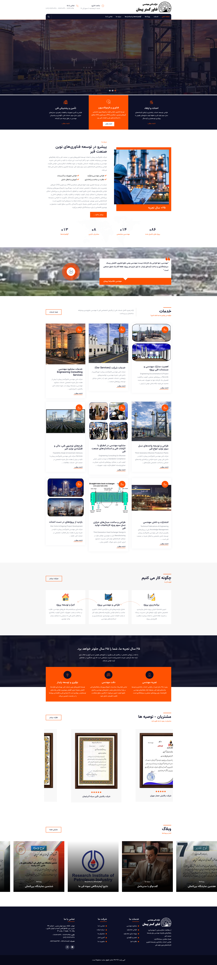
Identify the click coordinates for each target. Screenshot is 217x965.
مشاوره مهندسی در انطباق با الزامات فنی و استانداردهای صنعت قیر (108, 448)
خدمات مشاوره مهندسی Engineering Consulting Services (70, 372)
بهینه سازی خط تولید (130, 934)
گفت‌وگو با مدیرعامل (26, 886)
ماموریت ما (101, 941)
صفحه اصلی (166, 17)
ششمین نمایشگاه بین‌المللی (135, 886)
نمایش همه (53, 829)
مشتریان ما (101, 934)
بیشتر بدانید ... (98, 214)
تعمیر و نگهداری (132, 937)
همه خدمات (53, 312)
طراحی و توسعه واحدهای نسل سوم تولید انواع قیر (153, 447)
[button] (115, 91)
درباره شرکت (101, 930)
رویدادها (147, 17)
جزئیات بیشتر (53, 578)
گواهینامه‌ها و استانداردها (133, 17)
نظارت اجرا (133, 941)
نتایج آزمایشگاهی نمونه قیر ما (189, 886)
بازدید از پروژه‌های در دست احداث (66, 522)
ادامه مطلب (151, 123)
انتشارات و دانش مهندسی (155, 522)
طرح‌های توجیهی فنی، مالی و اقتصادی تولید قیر (68, 447)
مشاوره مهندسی (132, 926)
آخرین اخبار (101, 937)
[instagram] (67, 947)
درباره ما (118, 17)
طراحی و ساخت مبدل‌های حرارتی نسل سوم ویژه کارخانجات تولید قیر (109, 525)
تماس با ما (108, 17)
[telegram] (72, 947)
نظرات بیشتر (53, 717)
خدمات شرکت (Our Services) (110, 368)
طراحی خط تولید (132, 930)
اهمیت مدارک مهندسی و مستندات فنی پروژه (156, 368)
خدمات (156, 17)
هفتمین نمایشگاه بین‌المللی (80, 886)
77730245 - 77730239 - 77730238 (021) (60, 8)
